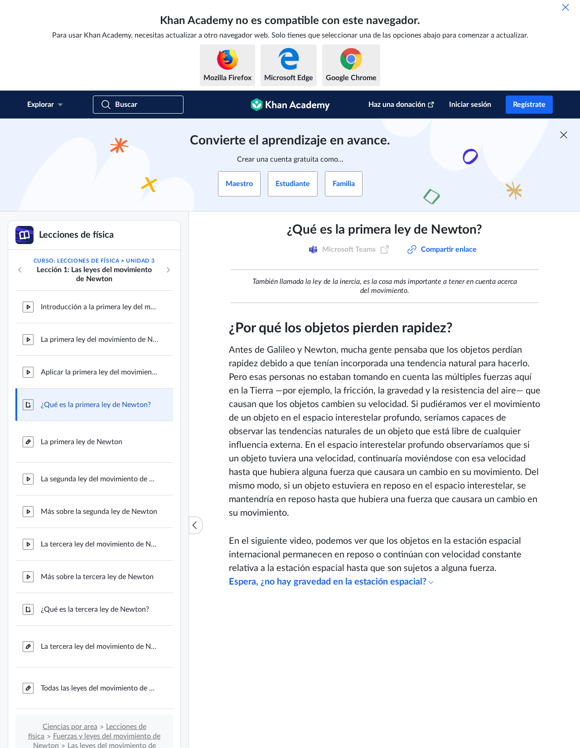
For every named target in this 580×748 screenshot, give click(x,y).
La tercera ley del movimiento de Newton (100, 544)
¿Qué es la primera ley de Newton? (96, 404)
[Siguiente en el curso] (168, 269)
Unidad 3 (140, 261)
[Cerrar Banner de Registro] (564, 135)
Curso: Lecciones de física (77, 261)
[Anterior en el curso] (19, 269)
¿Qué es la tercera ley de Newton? (95, 609)
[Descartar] (565, 7)
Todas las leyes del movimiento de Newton (100, 688)
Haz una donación (396, 104)
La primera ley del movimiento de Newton (100, 339)
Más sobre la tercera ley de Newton (97, 576)
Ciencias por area (70, 726)
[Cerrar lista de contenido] (195, 525)
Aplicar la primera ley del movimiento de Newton (100, 372)
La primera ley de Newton (81, 442)
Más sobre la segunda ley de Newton (99, 511)
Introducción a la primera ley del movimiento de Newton (100, 307)
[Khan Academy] (290, 104)
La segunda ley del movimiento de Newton (100, 479)
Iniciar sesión (470, 104)
